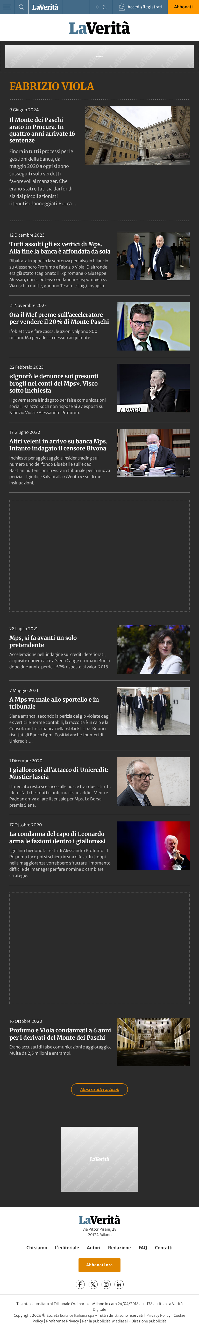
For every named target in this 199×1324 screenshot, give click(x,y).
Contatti (164, 1248)
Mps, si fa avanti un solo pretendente (43, 641)
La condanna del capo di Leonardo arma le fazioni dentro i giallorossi (57, 837)
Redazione (119, 1248)
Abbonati (183, 6)
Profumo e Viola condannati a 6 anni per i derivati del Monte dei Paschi (60, 1034)
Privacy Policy (158, 1315)
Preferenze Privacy (62, 1321)
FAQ (143, 1248)
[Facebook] (80, 1284)
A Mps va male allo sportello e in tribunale (54, 703)
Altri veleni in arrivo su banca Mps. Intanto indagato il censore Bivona (58, 445)
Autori (93, 1248)
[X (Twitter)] (93, 1284)
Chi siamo (36, 1248)
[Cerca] (21, 7)
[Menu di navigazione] (7, 7)
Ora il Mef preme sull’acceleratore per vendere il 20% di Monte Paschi (59, 318)
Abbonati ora (99, 1265)
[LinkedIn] (119, 1284)
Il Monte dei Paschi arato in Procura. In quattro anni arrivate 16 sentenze (42, 130)
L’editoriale (67, 1248)
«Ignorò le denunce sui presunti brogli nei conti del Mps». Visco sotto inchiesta (54, 383)
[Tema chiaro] (97, 7)
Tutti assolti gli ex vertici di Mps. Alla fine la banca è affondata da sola (59, 248)
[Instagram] (106, 1284)
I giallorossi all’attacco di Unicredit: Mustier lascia (58, 773)
